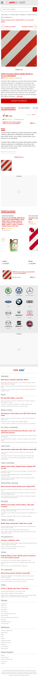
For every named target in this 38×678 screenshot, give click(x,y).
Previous (3, 239)
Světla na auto (31, 14)
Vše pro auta (14, 14)
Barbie (2, 634)
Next (34, 240)
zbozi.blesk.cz (4, 611)
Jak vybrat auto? (5, 623)
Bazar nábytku (4, 648)
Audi (30, 306)
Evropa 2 (3, 663)
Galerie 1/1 (19, 69)
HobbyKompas (4, 615)
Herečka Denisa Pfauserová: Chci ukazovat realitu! (13, 591)
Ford (8, 306)
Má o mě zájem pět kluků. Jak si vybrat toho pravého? (14, 581)
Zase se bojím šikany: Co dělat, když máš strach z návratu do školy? (17, 579)
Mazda (8, 328)
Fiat (30, 328)
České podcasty (5, 657)
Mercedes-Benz (30, 295)
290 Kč (32, 123)
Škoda (8, 295)
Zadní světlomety (6, 17)
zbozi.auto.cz (5, 14)
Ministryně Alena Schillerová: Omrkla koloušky (12, 593)
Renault (19, 317)
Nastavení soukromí (14, 675)
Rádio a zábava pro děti (6, 659)
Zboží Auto (3, 619)
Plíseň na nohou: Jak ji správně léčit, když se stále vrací (14, 565)
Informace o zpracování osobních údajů (22, 673)
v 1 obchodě (5, 263)
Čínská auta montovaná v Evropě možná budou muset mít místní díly (17, 455)
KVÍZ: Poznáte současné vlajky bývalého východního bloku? (15, 529)
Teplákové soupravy (6, 642)
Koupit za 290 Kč (19, 101)
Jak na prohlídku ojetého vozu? (8, 613)
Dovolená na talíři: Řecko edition (8, 548)
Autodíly (22, 14)
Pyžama (3, 638)
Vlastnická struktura (24, 675)
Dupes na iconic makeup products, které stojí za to (13, 546)
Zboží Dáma (4, 609)
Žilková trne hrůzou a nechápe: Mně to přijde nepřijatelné (14, 421)
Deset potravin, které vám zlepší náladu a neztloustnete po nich (16, 560)
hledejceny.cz (4, 603)
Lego (2, 636)
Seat (19, 328)
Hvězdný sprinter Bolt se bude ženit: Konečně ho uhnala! (14, 406)
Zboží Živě (3, 605)
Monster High (4, 632)
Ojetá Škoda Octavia (6, 621)
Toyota (29, 317)
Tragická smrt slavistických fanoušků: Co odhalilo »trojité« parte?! (16, 404)
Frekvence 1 (4, 661)
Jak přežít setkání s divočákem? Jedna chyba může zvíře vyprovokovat (18, 423)
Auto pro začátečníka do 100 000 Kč (9, 617)
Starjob (2, 655)
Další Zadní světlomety (8, 215)
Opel (8, 317)
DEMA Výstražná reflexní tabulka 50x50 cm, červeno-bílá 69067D (17, 75)
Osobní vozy (4, 607)
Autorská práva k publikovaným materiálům (11, 672)
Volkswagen (19, 295)
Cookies (34, 673)
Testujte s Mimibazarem (6, 630)
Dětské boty (4, 644)
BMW (19, 306)
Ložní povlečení (4, 646)
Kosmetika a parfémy (6, 640)
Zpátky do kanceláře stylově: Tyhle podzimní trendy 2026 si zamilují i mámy (19, 442)
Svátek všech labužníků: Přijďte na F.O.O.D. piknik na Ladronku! (16, 516)
